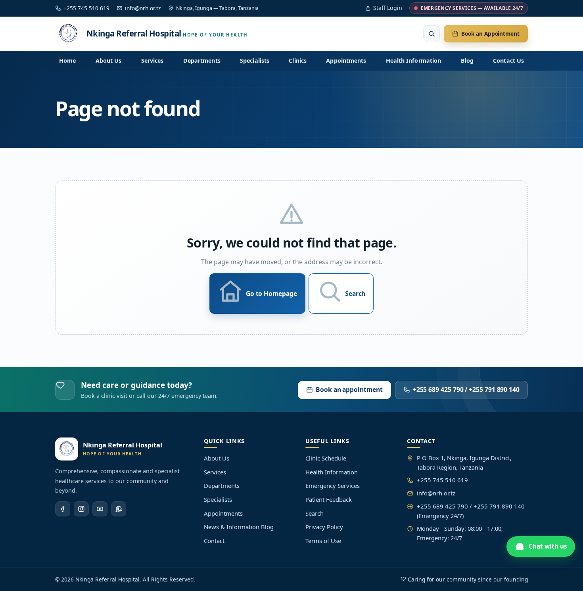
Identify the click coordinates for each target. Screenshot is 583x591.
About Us (109, 60)
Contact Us (508, 60)
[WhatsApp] (118, 508)
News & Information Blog (239, 527)
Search (355, 293)
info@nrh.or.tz (143, 8)
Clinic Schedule (325, 458)
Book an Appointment (490, 34)
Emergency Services (332, 485)
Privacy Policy (324, 527)
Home (67, 60)
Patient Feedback (328, 499)
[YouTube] (99, 508)
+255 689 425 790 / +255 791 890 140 (466, 389)
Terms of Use (323, 541)
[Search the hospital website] (431, 33)
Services (152, 60)
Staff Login (387, 8)
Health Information (413, 60)
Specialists (254, 60)
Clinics (298, 60)
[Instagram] (81, 508)
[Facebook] (62, 508)
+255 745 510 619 (86, 8)
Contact (214, 541)
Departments (202, 60)
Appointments (346, 60)
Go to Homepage (271, 293)
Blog (467, 60)
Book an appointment (349, 389)
